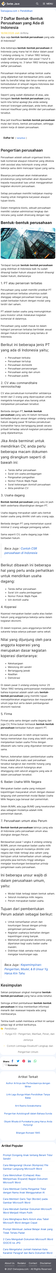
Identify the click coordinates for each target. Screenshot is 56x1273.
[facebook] (12, 1061)
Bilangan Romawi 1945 (28, 1132)
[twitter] (18, 1061)
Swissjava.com (9, 10)
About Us (9, 1263)
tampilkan (21, 138)
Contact (33, 1263)
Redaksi (21, 1263)
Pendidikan (26, 10)
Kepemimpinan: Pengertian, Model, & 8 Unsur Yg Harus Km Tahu (26, 969)
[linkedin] (29, 1061)
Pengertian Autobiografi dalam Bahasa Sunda (28, 1113)
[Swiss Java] (10, 4)
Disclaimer (45, 1263)
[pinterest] (24, 1061)
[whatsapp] (35, 1061)
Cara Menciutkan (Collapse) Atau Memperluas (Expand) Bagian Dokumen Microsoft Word (25, 1179)
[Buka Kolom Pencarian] (37, 4)
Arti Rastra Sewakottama (28, 1105)
